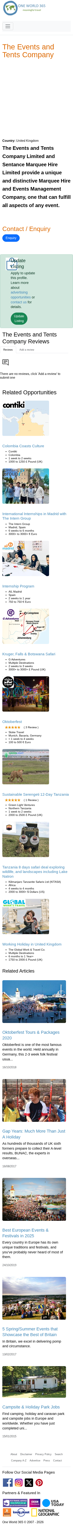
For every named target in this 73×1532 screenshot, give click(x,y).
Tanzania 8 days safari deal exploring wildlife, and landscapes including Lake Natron (35, 871)
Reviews (8, 349)
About (14, 1454)
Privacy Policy (43, 1454)
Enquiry (11, 238)
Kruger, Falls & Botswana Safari (28, 654)
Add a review (26, 349)
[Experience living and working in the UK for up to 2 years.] (25, 917)
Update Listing (19, 319)
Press (46, 1460)
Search (59, 1454)
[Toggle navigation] (7, 26)
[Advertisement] (36, 98)
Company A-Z (18, 1460)
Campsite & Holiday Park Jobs (31, 1407)
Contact (57, 1460)
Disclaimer (26, 1454)
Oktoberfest (12, 722)
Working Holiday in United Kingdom (32, 944)
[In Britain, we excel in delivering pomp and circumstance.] (34, 1299)
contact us (19, 302)
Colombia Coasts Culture (23, 446)
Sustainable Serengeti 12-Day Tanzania (35, 794)
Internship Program (18, 586)
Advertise (35, 1460)
